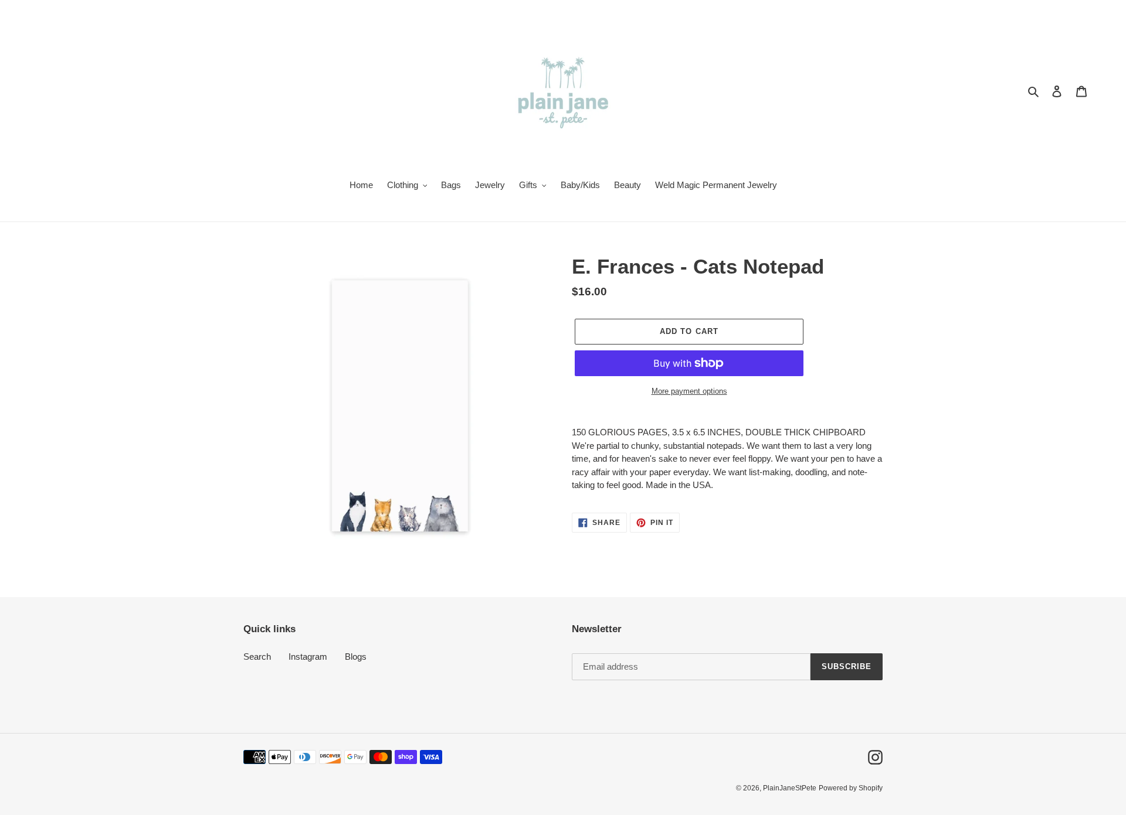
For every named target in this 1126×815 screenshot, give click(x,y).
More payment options (689, 391)
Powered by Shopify (851, 788)
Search (257, 656)
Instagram (308, 656)
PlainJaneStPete (789, 788)
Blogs (356, 656)
